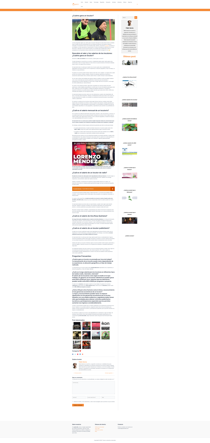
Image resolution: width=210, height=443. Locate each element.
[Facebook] (72, 354)
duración (107, 45)
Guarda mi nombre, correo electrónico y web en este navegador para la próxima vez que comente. (94, 401)
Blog (96, 431)
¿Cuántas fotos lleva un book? (130, 77)
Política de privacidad (99, 427)
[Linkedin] (80, 354)
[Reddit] (82, 354)
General (73, 9)
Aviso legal (97, 428)
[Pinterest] (77, 354)
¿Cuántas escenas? (129, 235)
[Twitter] (75, 354)
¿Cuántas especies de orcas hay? (129, 99)
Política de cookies (99, 429)
